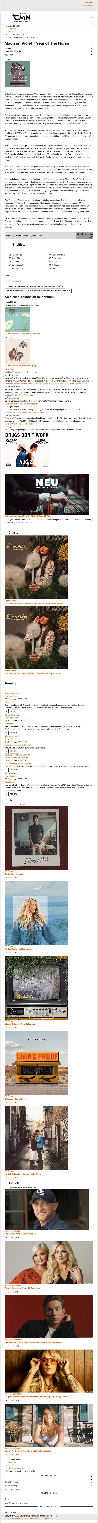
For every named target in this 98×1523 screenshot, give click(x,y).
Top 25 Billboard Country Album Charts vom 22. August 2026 (33, 673)
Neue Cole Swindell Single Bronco (20, 1234)
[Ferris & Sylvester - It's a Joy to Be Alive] (36, 1138)
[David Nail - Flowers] (36, 838)
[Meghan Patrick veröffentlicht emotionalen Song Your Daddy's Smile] (49, 1371)
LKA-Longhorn (11, 782)
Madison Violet (14, 281)
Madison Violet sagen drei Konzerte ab (21, 372)
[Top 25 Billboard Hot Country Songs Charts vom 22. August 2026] (36, 567)
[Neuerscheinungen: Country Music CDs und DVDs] (47, 494)
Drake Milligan (10, 776)
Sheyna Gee (10, 739)
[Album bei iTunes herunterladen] (9, 88)
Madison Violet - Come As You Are (19, 395)
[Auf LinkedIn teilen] (14, 60)
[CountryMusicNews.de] (22, 17)
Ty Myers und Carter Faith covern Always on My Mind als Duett (34, 1342)
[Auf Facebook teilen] (10, 60)
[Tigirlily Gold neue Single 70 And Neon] (49, 1262)
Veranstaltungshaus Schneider (17, 745)
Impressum (48, 1519)
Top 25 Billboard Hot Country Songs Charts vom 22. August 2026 (34, 603)
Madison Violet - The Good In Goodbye (22, 333)
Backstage (9, 702)
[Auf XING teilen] (13, 60)
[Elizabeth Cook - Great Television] (36, 988)
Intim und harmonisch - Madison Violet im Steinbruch (26, 412)
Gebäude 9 (9, 723)
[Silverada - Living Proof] (36, 1063)
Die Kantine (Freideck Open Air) (18, 763)
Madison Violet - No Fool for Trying (20, 365)
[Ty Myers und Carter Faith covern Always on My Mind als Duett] (49, 1316)
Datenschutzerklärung (14, 1519)
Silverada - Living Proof (15, 1099)
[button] (13, 1489)
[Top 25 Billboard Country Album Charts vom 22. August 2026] (36, 637)
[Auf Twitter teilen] (11, 60)
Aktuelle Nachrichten (13, 1231)
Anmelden (11, 302)
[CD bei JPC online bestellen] (12, 88)
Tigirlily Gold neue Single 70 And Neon (22, 1288)
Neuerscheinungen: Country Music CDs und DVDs (27, 516)
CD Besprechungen (13, 871)
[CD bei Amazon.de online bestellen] (6, 88)
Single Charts (10, 601)
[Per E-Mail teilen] (15, 60)
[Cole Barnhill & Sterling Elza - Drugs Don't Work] (27, 449)
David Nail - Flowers (14, 874)
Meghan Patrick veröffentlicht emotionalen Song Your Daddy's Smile (36, 1396)
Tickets (13, 711)
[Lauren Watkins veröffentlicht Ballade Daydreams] (49, 1425)
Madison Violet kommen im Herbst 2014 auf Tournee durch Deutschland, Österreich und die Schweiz (46, 384)
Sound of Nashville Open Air (16, 758)
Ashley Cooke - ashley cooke (18, 949)
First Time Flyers (12, 696)
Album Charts (10, 671)
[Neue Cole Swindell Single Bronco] (47, 1209)
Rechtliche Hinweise (32, 1519)
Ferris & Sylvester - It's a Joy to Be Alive (23, 1174)
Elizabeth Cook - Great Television (20, 1024)
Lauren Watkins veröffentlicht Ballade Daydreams (28, 1451)
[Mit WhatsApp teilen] (12, 60)
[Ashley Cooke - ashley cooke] (36, 913)
